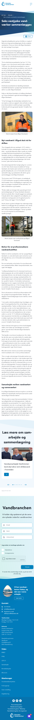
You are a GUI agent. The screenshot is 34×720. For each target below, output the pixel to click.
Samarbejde (5, 664)
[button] (8, 485)
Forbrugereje (5, 685)
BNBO (3, 652)
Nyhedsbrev (8, 550)
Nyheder (10, 15)
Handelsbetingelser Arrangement (17, 711)
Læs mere (19, 598)
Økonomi (4, 672)
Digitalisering (5, 694)
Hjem (4, 15)
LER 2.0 (4, 660)
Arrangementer (8, 553)
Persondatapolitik (16, 705)
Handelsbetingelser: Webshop (16, 709)
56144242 (7, 607)
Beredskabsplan (6, 668)
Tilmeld (27, 567)
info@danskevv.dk (9, 609)
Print (29, 36)
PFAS (3, 656)
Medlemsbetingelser (16, 707)
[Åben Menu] (31, 4)
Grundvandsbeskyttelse (8, 681)
